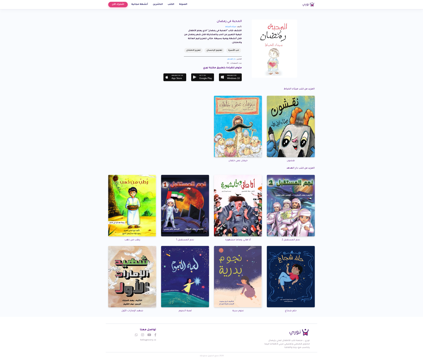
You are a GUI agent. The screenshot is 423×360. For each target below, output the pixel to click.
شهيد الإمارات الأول (132, 311)
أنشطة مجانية (139, 4)
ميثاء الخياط (230, 27)
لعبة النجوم (185, 311)
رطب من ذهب (132, 240)
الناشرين (158, 4)
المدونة (183, 4)
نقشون (291, 161)
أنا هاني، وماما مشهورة (238, 240)
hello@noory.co (148, 340)
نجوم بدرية (238, 311)
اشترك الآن (118, 4)
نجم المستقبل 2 (291, 240)
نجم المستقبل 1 (185, 240)
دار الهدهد (231, 59)
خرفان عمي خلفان (238, 161)
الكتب (171, 4)
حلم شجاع (291, 311)
